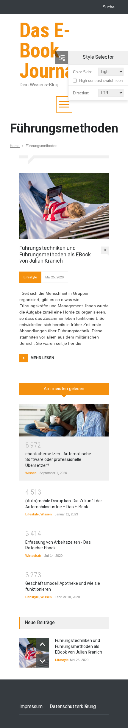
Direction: (81, 93)
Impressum (31, 706)
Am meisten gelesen (64, 388)
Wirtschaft (33, 555)
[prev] (42, 644)
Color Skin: (82, 72)
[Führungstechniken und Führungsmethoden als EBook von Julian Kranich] (64, 206)
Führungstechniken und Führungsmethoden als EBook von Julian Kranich (55, 254)
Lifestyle (30, 277)
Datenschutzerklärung (73, 706)
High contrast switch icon (101, 80)
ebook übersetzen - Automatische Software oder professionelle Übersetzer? (58, 459)
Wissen (31, 473)
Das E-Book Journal (49, 50)
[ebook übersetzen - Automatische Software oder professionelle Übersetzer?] (64, 420)
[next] (42, 661)
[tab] (64, 391)
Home (15, 146)
